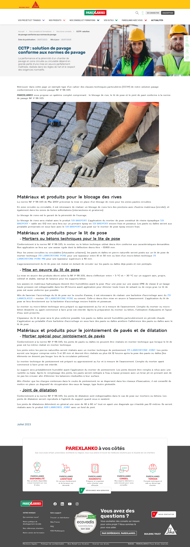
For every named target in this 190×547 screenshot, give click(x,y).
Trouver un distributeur (59, 518)
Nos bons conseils (63, 31)
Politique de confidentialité (52, 544)
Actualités (157, 20)
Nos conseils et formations (40, 31)
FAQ (52, 526)
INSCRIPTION (167, 13)
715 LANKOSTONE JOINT (141, 350)
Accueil (21, 31)
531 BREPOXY (78, 220)
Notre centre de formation (33, 533)
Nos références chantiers (33, 528)
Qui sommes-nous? (31, 517)
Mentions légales (30, 544)
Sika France (55, 522)
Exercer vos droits (101, 544)
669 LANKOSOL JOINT (57, 407)
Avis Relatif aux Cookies (78, 544)
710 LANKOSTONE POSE (52, 255)
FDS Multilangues (57, 531)
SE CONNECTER (153, 13)
